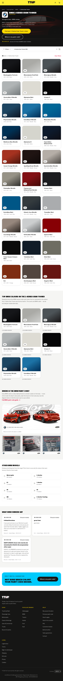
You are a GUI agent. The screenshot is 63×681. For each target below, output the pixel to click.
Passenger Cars (6, 614)
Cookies (4, 662)
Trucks (3, 627)
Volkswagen (25, 611)
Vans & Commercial (7, 623)
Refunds (4, 656)
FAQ (44, 623)
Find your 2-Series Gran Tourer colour (16, 31)
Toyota (24, 617)
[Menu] (3, 2)
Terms (3, 647)
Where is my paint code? (12, 37)
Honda (24, 620)
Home (3, 9)
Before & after (46, 630)
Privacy (4, 659)
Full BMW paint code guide (10, 400)
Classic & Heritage (6, 620)
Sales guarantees (47, 633)
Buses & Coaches (6, 630)
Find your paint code (48, 614)
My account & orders (48, 611)
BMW (16, 9)
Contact (45, 636)
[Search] (59, 49)
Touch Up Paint (10, 9)
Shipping (4, 653)
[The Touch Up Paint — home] (31, 2)
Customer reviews (47, 627)
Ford (23, 623)
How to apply (46, 617)
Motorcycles (5, 617)
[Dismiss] (24, 676)
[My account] (55, 2)
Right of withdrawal (7, 650)
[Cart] (59, 2)
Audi (23, 627)
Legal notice (5, 644)
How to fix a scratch (48, 620)
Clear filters (58, 56)
